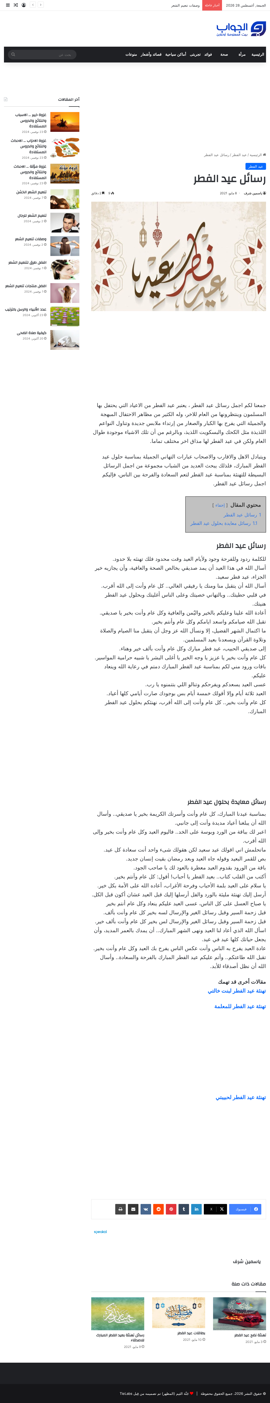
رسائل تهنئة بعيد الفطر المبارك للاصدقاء (120, 1338)
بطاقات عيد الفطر (191, 1333)
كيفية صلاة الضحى (31, 333)
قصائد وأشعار (151, 54)
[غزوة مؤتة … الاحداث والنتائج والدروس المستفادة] (64, 173)
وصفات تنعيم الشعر (185, 5)
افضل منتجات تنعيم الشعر (25, 286)
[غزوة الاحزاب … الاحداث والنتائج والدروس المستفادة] (64, 148)
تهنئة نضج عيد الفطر (250, 1335)
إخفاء (220, 505)
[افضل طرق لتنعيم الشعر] (64, 269)
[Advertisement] (178, 107)
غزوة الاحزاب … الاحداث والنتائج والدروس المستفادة (28, 146)
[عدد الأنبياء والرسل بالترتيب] (64, 316)
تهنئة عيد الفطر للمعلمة (240, 1006)
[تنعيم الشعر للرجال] (64, 223)
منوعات (131, 54)
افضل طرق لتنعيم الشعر (27, 262)
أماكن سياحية (175, 54)
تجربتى (195, 54)
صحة (224, 54)
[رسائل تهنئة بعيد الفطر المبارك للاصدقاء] (117, 1314)
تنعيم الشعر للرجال (32, 215)
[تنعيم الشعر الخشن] (64, 199)
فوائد (208, 54)
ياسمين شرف (253, 193)
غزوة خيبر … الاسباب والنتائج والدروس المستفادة (30, 121)
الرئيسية (258, 54)
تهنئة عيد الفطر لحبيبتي (241, 1097)
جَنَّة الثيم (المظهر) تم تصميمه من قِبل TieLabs (154, 1393)
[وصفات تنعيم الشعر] (64, 246)
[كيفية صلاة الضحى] (64, 340)
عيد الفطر (239, 155)
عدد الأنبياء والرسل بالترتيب (25, 309)
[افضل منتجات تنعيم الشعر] (64, 293)
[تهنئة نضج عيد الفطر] (239, 1314)
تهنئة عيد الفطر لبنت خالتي (237, 991)
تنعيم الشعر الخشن (31, 192)
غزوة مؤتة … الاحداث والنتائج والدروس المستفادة (30, 172)
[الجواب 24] (241, 28)
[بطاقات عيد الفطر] (178, 1312)
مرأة (242, 54)
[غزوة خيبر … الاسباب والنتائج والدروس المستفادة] (64, 122)
